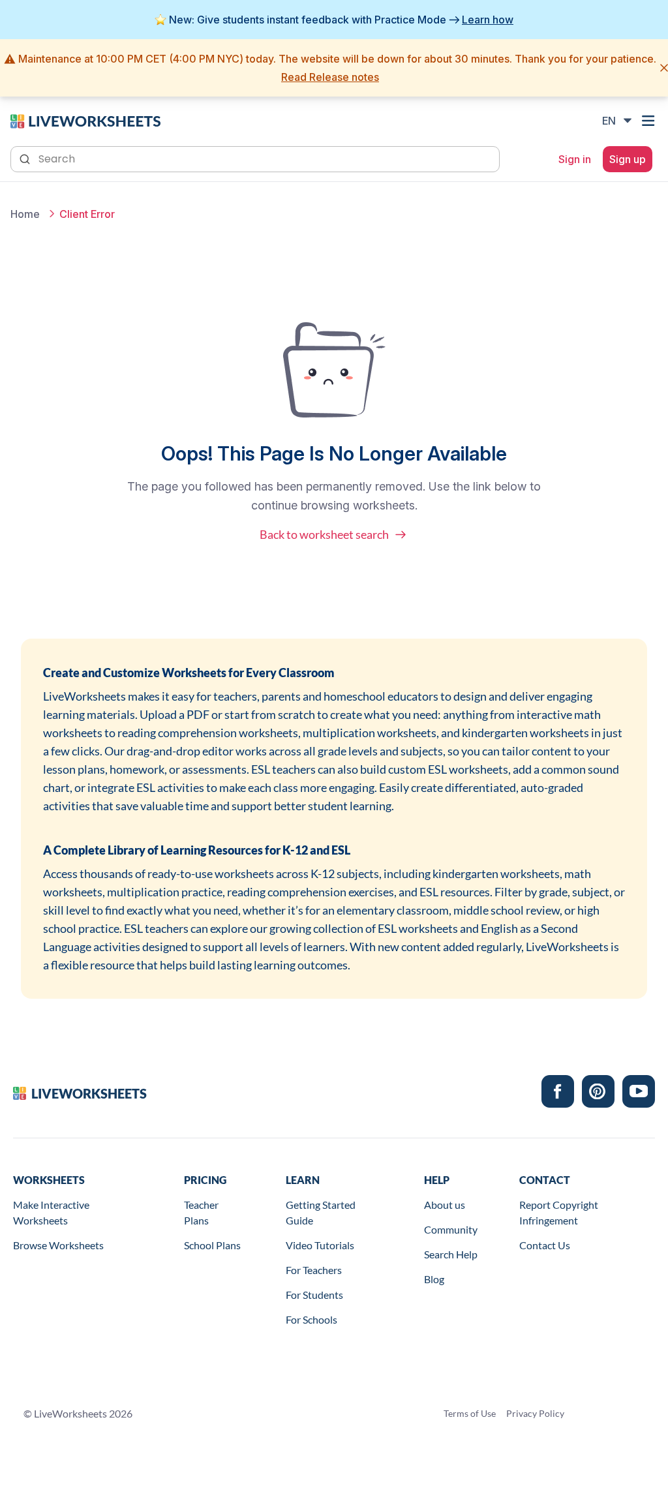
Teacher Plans (201, 1212)
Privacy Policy (535, 1413)
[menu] (650, 121)
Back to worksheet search (324, 534)
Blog (434, 1279)
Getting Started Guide (321, 1212)
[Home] (85, 120)
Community (451, 1229)
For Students (314, 1294)
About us (444, 1204)
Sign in (574, 159)
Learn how (487, 19)
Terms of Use (470, 1413)
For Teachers (314, 1270)
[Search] (26, 158)
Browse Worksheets (58, 1245)
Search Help (451, 1254)
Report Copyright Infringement (558, 1212)
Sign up (627, 159)
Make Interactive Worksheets (51, 1212)
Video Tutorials (320, 1245)
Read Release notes (330, 77)
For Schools (311, 1319)
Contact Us (544, 1245)
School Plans (212, 1245)
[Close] (664, 68)
